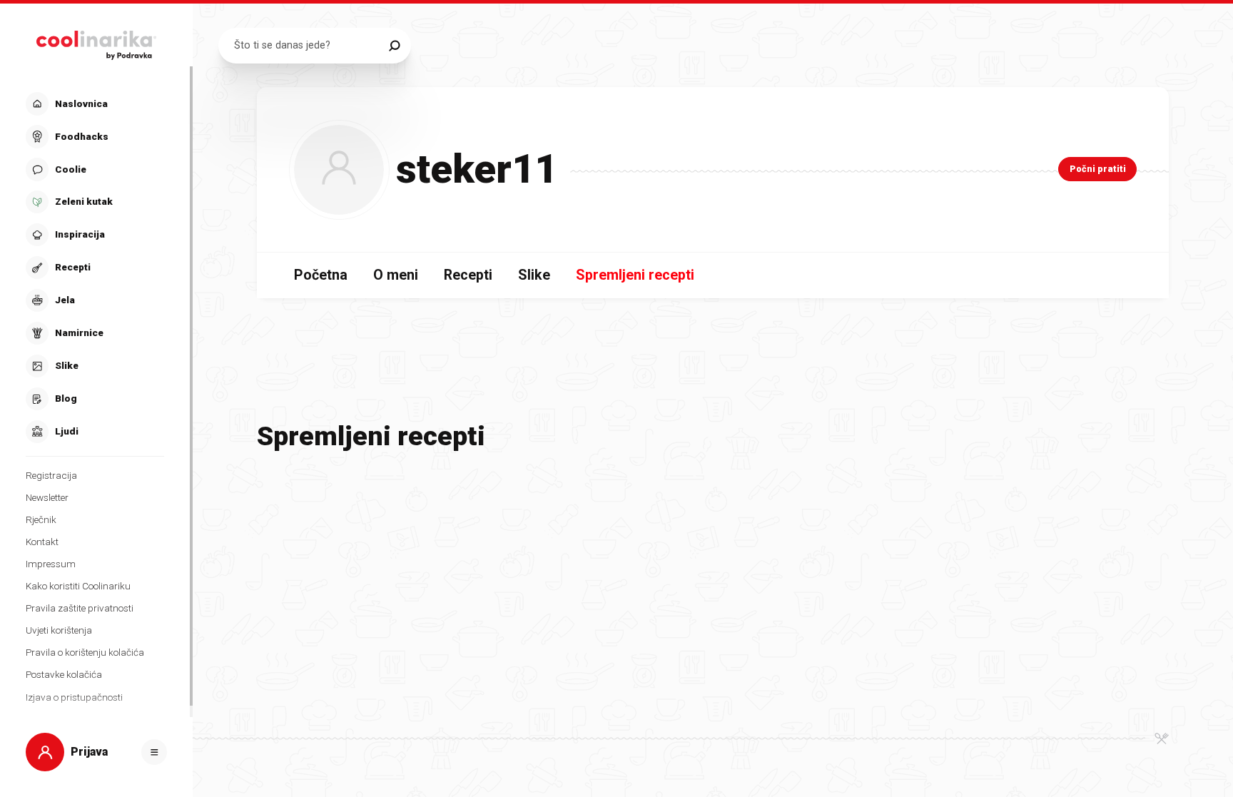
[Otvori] (154, 752)
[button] (95, 267)
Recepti (468, 275)
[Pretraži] (394, 45)
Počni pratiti (1098, 168)
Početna (320, 275)
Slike (534, 275)
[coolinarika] (96, 42)
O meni (395, 275)
